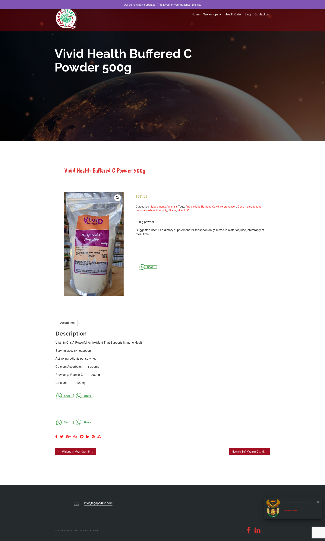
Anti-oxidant (193, 206)
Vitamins (172, 206)
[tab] (67, 322)
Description (67, 322)
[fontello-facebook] (248, 530)
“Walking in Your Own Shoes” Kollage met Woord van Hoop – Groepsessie (78, 451)
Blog (248, 14)
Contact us (261, 14)
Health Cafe (233, 14)
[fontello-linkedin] (257, 530)
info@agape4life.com (98, 503)
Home (195, 14)
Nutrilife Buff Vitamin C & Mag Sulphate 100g (251, 451)
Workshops (211, 14)
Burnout (206, 206)
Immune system (145, 210)
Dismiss (196, 4)
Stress (172, 210)
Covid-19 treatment (249, 206)
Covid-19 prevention (224, 206)
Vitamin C (183, 210)
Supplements (158, 206)
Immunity (161, 210)
